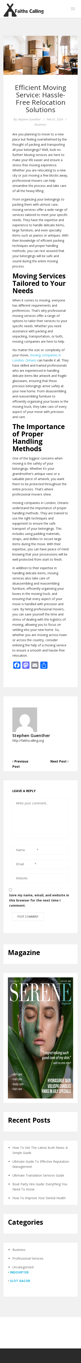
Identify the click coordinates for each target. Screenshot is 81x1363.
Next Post (59, 761)
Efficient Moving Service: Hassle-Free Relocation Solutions (40, 98)
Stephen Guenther (29, 119)
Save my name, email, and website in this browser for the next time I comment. (39, 900)
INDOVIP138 (19, 1272)
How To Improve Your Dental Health (39, 1198)
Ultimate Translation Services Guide (38, 1175)
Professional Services (27, 1258)
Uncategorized (23, 1267)
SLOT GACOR (20, 1281)
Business (40, 124)
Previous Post (20, 764)
